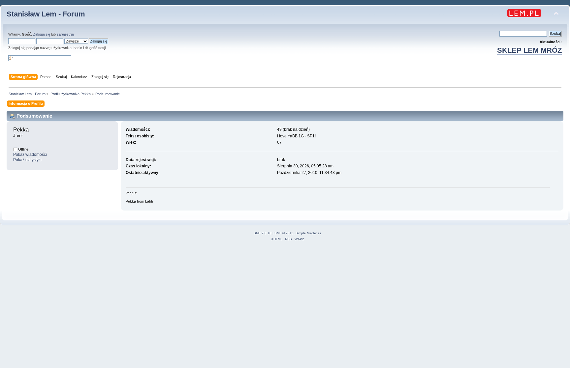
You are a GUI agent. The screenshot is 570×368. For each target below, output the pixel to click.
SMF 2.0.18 (262, 233)
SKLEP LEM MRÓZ (529, 50)
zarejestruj (65, 34)
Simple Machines (308, 233)
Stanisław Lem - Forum (46, 14)
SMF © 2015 (284, 233)
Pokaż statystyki (27, 159)
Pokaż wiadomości (30, 154)
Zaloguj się (41, 34)
